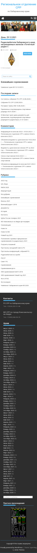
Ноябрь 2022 (8, 434)
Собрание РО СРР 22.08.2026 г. (12, 102)
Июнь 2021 (7, 474)
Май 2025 (6, 363)
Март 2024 (7, 396)
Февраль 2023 (8, 427)
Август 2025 (7, 356)
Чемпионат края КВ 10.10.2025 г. (12, 87)
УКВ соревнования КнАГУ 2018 (12, 272)
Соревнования (6, 265)
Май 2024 (6, 392)
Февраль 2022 (8, 455)
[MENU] (35, 18)
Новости (4, 228)
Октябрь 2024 (8, 380)
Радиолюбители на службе (10, 255)
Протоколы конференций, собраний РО (15, 251)
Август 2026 (7, 328)
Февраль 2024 (8, 399)
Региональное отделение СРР (18, 6)
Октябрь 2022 (8, 436)
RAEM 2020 (5, 187)
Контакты (4, 215)
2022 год (4, 180)
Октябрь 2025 (8, 352)
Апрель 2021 (7, 478)
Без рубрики (5, 194)
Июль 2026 (7, 331)
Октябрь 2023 (8, 408)
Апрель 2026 (7, 338)
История (4, 211)
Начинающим (6, 225)
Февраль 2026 (8, 342)
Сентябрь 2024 (8, 382)
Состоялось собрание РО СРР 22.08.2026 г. (16, 99)
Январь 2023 (8, 429)
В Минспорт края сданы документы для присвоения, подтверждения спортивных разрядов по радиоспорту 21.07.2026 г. (15, 117)
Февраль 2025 (8, 371)
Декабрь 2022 (8, 431)
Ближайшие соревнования (10, 198)
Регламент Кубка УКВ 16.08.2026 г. (13, 106)
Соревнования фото (8, 268)
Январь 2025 (8, 373)
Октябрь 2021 (8, 464)
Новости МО (5, 232)
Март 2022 (7, 453)
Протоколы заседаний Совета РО (13, 248)
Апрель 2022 (7, 450)
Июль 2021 (7, 471)
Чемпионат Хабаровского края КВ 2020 (15, 285)
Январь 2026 (8, 345)
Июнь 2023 (7, 417)
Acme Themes (19, 550)
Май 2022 (6, 448)
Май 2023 (6, 420)
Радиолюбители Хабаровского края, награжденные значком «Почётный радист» (18, 44)
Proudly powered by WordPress (11, 547)
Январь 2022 (8, 457)
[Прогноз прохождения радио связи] (18, 537)
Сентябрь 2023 (8, 410)
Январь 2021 (8, 485)
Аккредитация (6, 191)
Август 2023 (7, 413)
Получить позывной (8, 244)
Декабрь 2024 (8, 375)
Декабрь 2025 (8, 347)
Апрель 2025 (7, 366)
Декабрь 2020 (8, 488)
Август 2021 (7, 469)
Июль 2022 (7, 443)
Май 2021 (6, 476)
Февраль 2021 (8, 483)
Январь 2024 (8, 401)
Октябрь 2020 (8, 492)
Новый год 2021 (7, 235)
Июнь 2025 (7, 361)
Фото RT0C (5, 279)
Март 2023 (7, 424)
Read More (27, 53)
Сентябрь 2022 (8, 439)
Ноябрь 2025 (8, 349)
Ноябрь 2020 (8, 490)
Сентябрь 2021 (8, 467)
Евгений (14, 50)
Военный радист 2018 (9, 204)
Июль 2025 (7, 359)
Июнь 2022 (7, 446)
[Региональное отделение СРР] (2, 18)
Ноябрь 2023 (8, 406)
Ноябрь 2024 (8, 378)
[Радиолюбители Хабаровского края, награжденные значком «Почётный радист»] (11, 53)
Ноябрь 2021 (8, 462)
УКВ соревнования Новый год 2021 (13, 275)
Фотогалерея (6, 68)
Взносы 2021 (5, 201)
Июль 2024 (7, 387)
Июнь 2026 (7, 333)
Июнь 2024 (7, 389)
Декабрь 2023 (8, 403)
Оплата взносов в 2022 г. (10, 144)
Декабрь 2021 (8, 460)
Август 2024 (7, 385)
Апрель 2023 (7, 422)
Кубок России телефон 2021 (11, 218)
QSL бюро (4, 184)
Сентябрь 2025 (8, 354)
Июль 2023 (7, 415)
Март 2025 (7, 368)
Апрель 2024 (7, 394)
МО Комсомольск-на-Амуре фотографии (15, 221)
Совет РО (4, 261)
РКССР (3, 258)
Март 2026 (7, 340)
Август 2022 (7, 441)
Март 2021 (7, 481)
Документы (5, 208)
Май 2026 (6, 335)
